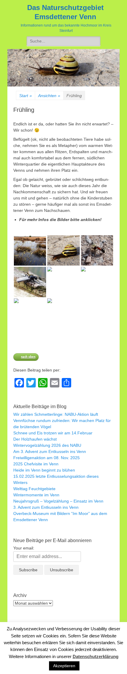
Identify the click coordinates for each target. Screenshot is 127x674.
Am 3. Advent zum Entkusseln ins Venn (49, 451)
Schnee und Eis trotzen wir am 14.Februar (52, 433)
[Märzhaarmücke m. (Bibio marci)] (30, 282)
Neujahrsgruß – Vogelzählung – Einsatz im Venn (58, 501)
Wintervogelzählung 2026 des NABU (47, 445)
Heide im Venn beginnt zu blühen (44, 470)
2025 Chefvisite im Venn (35, 464)
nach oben (28, 356)
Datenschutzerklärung (95, 656)
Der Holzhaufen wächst (35, 439)
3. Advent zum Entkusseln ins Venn (46, 507)
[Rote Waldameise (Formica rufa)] (97, 250)
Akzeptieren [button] (64, 665)
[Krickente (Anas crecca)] (30, 313)
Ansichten (49, 95)
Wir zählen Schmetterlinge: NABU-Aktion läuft (55, 414)
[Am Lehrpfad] (30, 250)
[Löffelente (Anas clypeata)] (63, 313)
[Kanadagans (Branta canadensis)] (97, 282)
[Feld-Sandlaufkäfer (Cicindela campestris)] (63, 282)
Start (25, 95)
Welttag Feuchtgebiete (34, 488)
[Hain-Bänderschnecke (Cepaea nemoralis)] (63, 250)
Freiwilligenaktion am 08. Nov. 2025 (46, 457)
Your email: (23, 548)
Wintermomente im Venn (36, 495)
